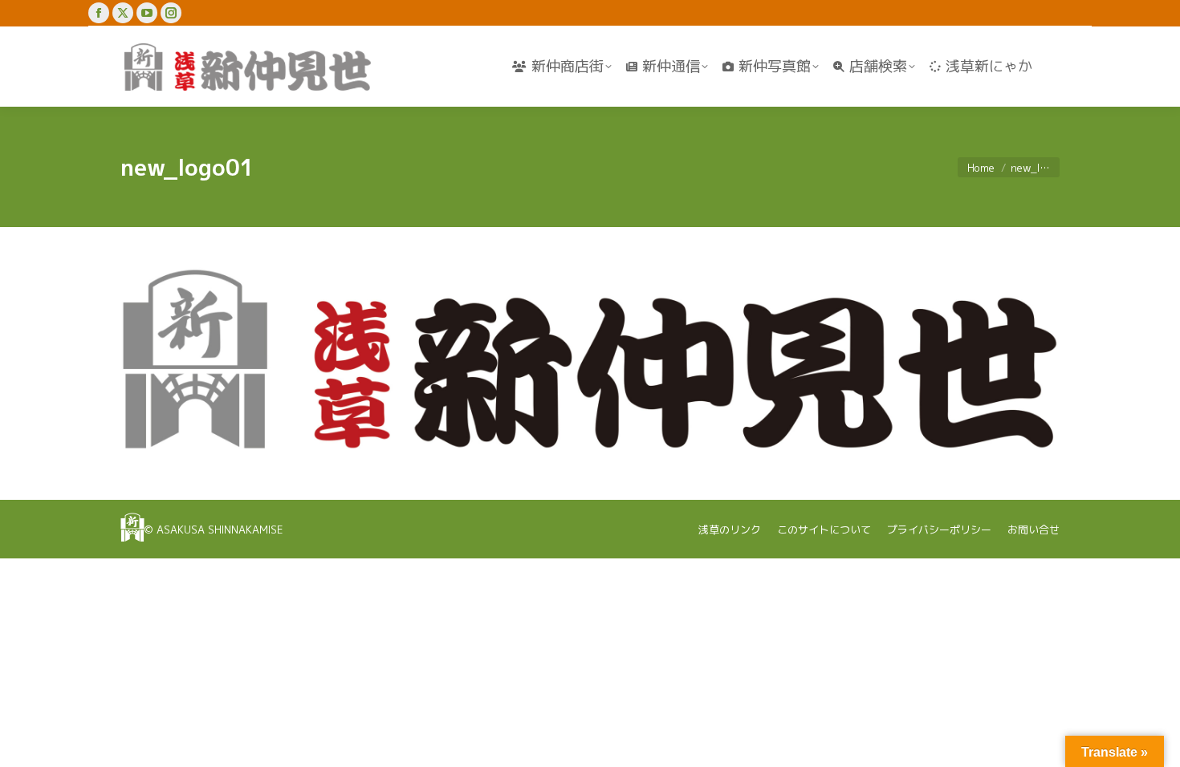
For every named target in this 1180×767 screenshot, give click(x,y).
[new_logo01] (590, 359)
